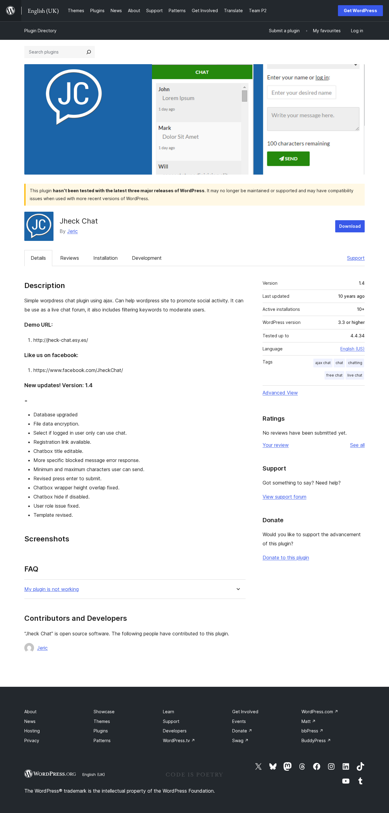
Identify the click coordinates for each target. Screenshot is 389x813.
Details (38, 258)
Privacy (31, 740)
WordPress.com (319, 711)
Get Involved (245, 711)
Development (147, 258)
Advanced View (280, 393)
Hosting (32, 730)
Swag (240, 740)
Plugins (101, 730)
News (30, 721)
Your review (276, 445)
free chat (334, 375)
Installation (105, 258)
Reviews (69, 258)
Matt (308, 721)
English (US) (352, 348)
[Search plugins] (89, 52)
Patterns (102, 740)
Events (239, 721)
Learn (168, 711)
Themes (102, 721)
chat (339, 362)
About (30, 711)
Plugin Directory (40, 30)
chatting (355, 362)
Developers (175, 730)
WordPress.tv (179, 740)
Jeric (72, 231)
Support (356, 258)
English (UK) (93, 774)
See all (357, 445)
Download (350, 226)
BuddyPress (316, 740)
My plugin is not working (51, 589)
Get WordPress (360, 10)
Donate (242, 730)
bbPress (312, 730)
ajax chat (323, 362)
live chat (354, 375)
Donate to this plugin (286, 557)
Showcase (104, 711)
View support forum (284, 497)
